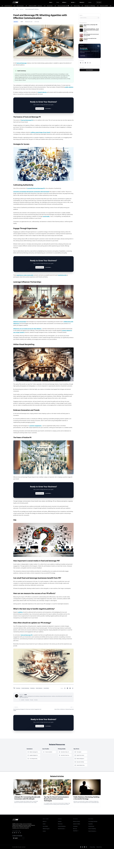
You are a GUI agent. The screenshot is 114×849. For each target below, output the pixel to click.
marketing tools (62, 275)
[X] (83, 63)
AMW (22, 21)
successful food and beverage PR (36, 188)
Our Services (48, 108)
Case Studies (45, 826)
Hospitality (90, 823)
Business (21, 9)
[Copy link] (73, 688)
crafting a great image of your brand (40, 132)
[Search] (98, 17)
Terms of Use (99, 847)
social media (46, 216)
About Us (44, 821)
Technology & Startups (92, 821)
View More (75, 830)
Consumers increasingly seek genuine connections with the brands (31, 191)
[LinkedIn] (85, 63)
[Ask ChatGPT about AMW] (12, 832)
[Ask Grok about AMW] (20, 832)
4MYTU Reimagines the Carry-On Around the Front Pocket (91, 35)
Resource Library (76, 821)
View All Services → (62, 828)
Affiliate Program (46, 828)
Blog (17, 9)
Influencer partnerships (19, 321)
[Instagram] (88, 63)
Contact (89, 2)
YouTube (36, 699)
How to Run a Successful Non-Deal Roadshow (90, 39)
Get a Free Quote (39, 108)
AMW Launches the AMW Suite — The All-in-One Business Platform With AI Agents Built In (91, 30)
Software (59, 821)
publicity (20, 612)
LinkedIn (22, 699)
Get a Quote (99, 2)
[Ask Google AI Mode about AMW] (18, 832)
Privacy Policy (92, 847)
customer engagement (35, 425)
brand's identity (42, 92)
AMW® (20, 696)
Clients (57, 2)
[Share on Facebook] (70, 688)
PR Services (60, 823)
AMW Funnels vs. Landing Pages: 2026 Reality (90, 25)
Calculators (75, 826)
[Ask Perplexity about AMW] (16, 832)
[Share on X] (65, 688)
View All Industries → (92, 831)
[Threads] (90, 63)
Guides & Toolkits (76, 823)
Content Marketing (61, 826)
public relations (69, 87)
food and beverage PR (27, 120)
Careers (44, 831)
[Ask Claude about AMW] (14, 832)
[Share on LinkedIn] (67, 688)
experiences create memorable (25, 275)
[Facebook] (81, 63)
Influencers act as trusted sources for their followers (27, 328)
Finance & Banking (92, 828)
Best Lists (75, 828)
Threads (31, 699)
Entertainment (91, 826)
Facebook (27, 699)
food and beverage (22, 63)
